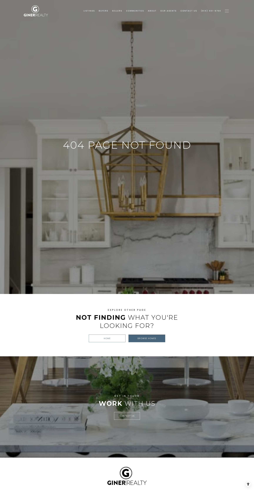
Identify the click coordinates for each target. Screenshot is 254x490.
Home (107, 338)
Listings (89, 10)
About (152, 10)
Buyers (103, 10)
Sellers (117, 10)
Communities (135, 10)
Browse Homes (147, 338)
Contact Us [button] (127, 415)
